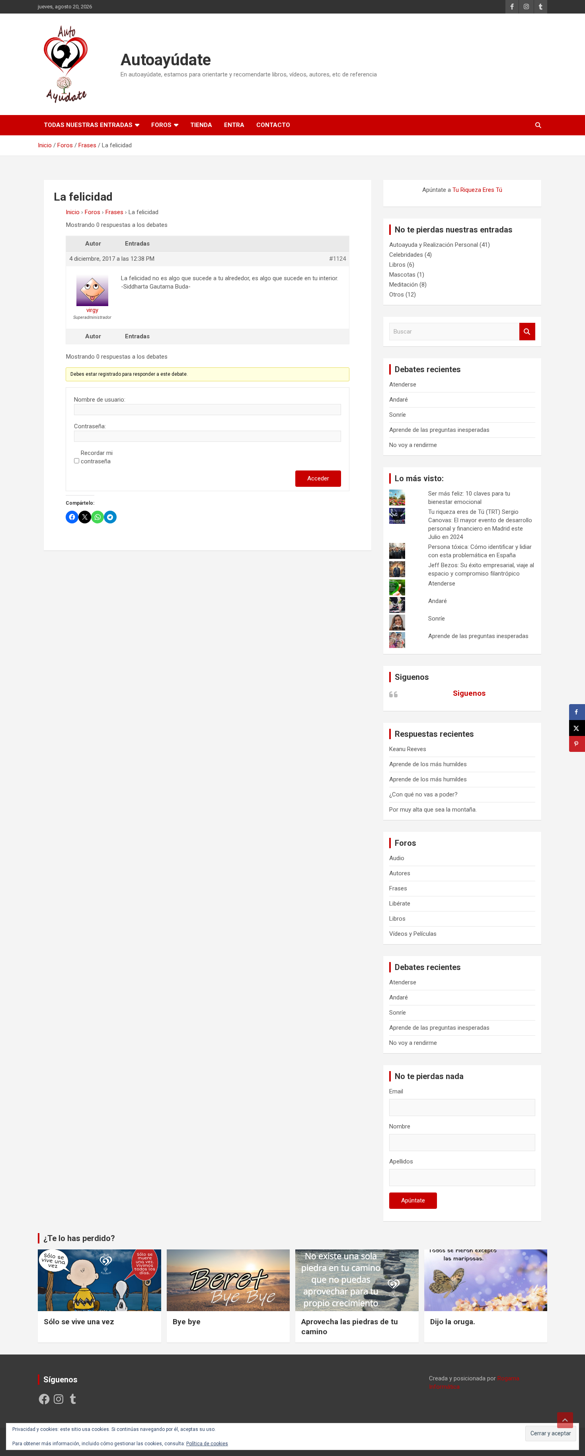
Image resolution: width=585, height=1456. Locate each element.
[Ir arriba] (565, 1420)
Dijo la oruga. (452, 1321)
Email (396, 1091)
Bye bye (187, 1321)
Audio (396, 858)
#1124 (337, 258)
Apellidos (401, 1161)
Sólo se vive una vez (79, 1321)
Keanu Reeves (407, 749)
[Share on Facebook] (577, 712)
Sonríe (397, 414)
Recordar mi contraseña (97, 457)
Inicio (73, 212)
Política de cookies (207, 1443)
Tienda (201, 125)
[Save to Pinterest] (577, 744)
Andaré (398, 399)
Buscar (527, 332)
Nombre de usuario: (99, 399)
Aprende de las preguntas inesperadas (439, 429)
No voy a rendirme (413, 445)
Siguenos (412, 677)
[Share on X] (577, 728)
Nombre (399, 1126)
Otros (396, 294)
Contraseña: (90, 426)
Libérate (399, 903)
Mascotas (402, 274)
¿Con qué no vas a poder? (423, 794)
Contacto (273, 125)
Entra (234, 125)
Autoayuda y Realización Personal (433, 244)
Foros (161, 125)
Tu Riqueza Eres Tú (477, 189)
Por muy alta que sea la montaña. (433, 809)
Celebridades (406, 254)
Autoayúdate (166, 60)
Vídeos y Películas (413, 933)
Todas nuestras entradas (88, 125)
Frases (114, 212)
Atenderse (402, 384)
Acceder (318, 478)
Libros (397, 264)
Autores (399, 873)
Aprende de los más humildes (428, 764)
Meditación (403, 284)
